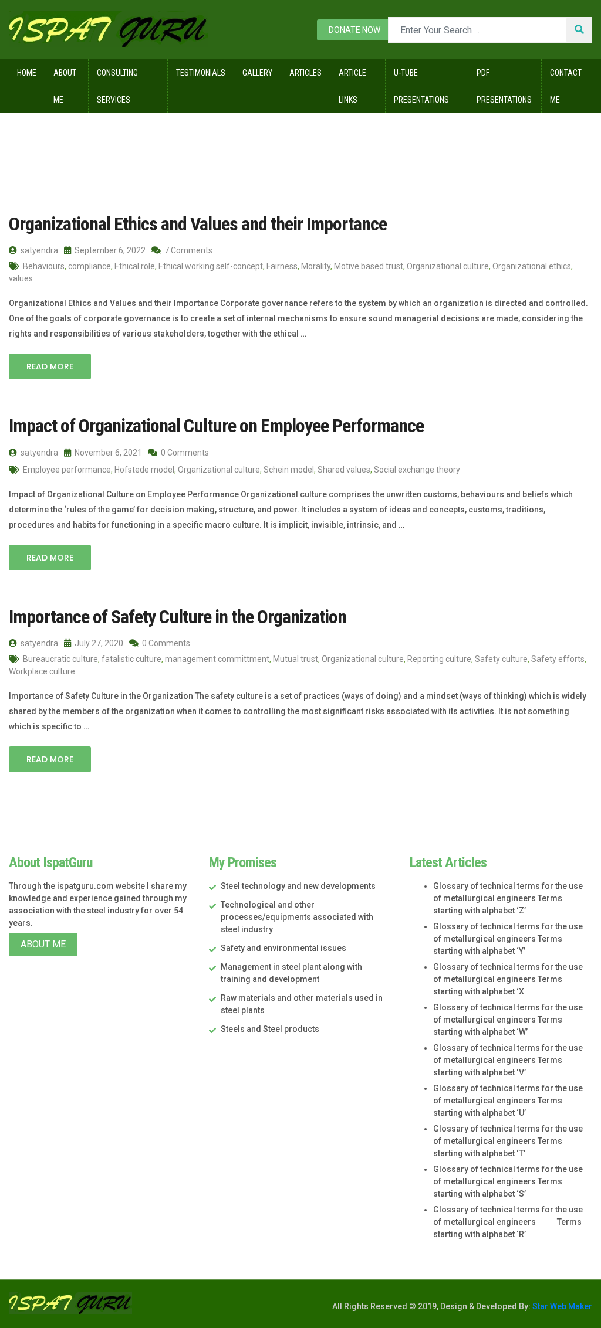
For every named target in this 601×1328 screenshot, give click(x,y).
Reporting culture (439, 659)
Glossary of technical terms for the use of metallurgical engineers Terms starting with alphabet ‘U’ (508, 1101)
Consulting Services (117, 86)
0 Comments (184, 452)
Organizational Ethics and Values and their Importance (198, 224)
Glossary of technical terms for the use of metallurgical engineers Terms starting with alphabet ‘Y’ (508, 939)
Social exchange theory (417, 469)
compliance (89, 266)
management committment (217, 659)
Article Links (352, 86)
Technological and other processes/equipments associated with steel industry (297, 917)
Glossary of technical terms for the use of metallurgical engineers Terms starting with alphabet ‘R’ (508, 1222)
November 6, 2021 (107, 452)
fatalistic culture (131, 659)
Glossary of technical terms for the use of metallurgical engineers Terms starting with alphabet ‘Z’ (508, 898)
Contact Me (566, 86)
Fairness (282, 266)
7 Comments (187, 250)
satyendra (38, 250)
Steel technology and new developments (298, 886)
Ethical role (134, 266)
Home (26, 72)
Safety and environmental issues (283, 948)
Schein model (289, 469)
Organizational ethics (531, 266)
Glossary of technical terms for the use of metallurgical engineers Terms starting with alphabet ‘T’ (508, 1141)
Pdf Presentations (504, 86)
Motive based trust (368, 266)
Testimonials (200, 72)
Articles (305, 72)
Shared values (344, 469)
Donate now (354, 30)
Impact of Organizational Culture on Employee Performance (216, 426)
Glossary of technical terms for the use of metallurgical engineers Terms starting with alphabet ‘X (508, 979)
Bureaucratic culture (60, 659)
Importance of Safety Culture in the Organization (177, 617)
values (21, 278)
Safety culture (501, 659)
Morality (315, 266)
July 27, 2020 (98, 643)
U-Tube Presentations (421, 86)
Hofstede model (144, 469)
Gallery (257, 72)
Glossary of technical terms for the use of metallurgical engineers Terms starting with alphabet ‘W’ (508, 1020)
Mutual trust (295, 659)
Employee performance (67, 469)
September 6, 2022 (109, 250)
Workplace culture (42, 671)
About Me (64, 86)
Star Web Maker (561, 1306)
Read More (49, 366)
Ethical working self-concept (210, 266)
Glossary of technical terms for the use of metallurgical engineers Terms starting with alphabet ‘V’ (508, 1060)
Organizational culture (448, 266)
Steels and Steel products (270, 1029)
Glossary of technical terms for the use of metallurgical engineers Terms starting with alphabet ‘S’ (508, 1181)
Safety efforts (558, 659)
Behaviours (44, 266)
